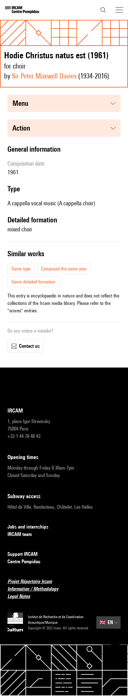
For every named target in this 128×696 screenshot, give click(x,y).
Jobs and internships (27, 527)
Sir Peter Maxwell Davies (44, 76)
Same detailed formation (33, 282)
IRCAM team (19, 534)
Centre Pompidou (23, 561)
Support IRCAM (22, 554)
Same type (20, 269)
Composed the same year (64, 269)
